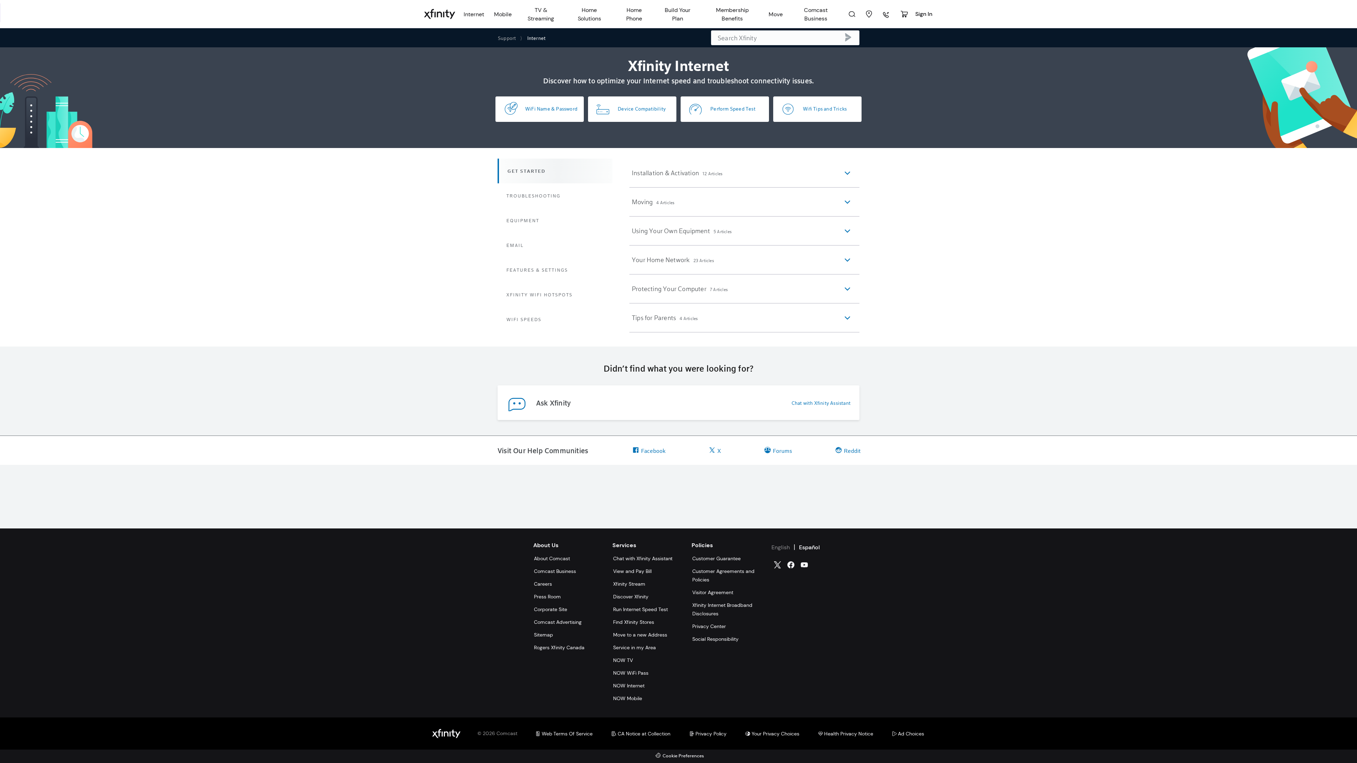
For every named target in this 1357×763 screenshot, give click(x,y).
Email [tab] (515, 245)
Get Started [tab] (526, 171)
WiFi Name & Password (551, 108)
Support (507, 38)
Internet (536, 38)
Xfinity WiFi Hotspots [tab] (539, 294)
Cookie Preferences (683, 756)
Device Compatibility (642, 108)
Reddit (852, 450)
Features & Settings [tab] (537, 270)
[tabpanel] (744, 245)
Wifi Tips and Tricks (825, 108)
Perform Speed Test (733, 108)
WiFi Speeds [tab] (523, 319)
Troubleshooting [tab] (533, 196)
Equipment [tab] (522, 220)
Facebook (653, 450)
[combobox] (785, 37)
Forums (782, 450)
